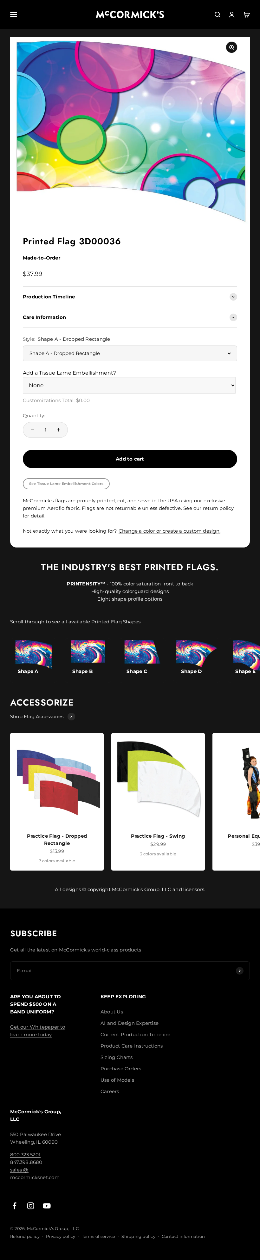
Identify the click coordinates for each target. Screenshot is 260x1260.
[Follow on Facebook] (14, 1206)
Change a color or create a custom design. (169, 531)
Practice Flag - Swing (158, 836)
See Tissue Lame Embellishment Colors (66, 483)
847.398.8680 (26, 1162)
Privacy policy (60, 1236)
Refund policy (25, 1236)
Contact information (183, 1236)
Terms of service (98, 1236)
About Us (112, 1012)
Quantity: (34, 416)
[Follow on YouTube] (46, 1206)
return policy (218, 508)
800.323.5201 (25, 1155)
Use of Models (117, 1080)
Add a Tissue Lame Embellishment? (69, 373)
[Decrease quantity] (32, 429)
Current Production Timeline (135, 1034)
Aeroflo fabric (63, 508)
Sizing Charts (117, 1057)
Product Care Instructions (132, 1046)
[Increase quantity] (58, 429)
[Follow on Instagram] (30, 1206)
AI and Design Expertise (130, 1023)
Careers (110, 1091)
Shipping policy (138, 1236)
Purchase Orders (121, 1069)
